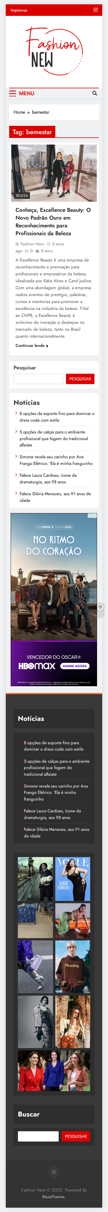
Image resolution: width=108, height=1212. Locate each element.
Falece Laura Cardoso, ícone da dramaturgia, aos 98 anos (48, 478)
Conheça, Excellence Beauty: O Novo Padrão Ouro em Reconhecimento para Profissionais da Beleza (53, 221)
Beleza (22, 195)
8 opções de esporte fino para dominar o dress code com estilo (57, 416)
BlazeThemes (53, 1197)
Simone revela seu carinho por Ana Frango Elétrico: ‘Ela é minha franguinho (56, 460)
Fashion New (32, 244)
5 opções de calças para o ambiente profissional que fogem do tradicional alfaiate (54, 438)
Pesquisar (25, 367)
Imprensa (19, 10)
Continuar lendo (30, 345)
